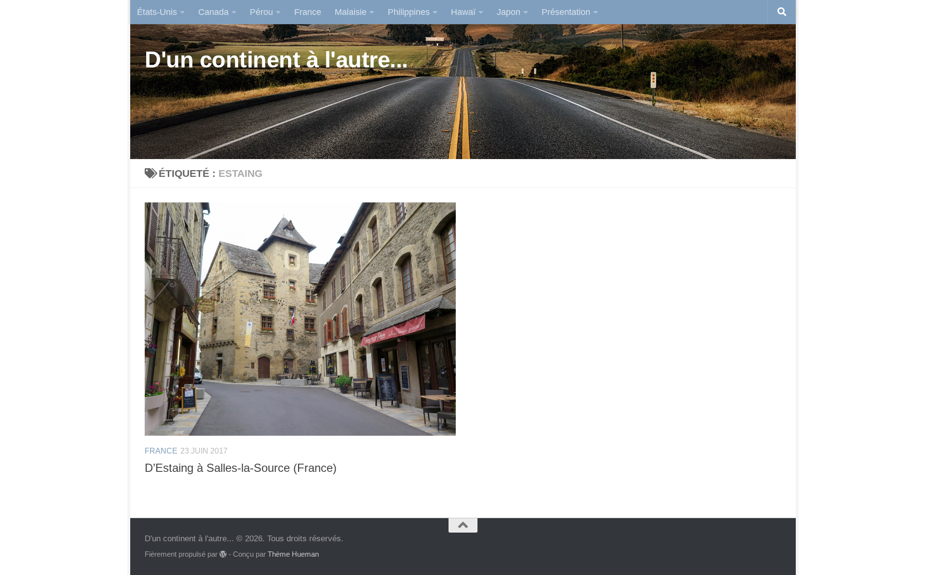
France (307, 12)
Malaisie (351, 12)
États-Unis (157, 12)
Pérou (261, 12)
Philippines (409, 12)
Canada (213, 12)
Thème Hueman (293, 554)
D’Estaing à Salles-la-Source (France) (241, 468)
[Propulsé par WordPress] (223, 554)
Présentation (566, 12)
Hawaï (463, 12)
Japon (508, 12)
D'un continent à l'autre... (276, 59)
